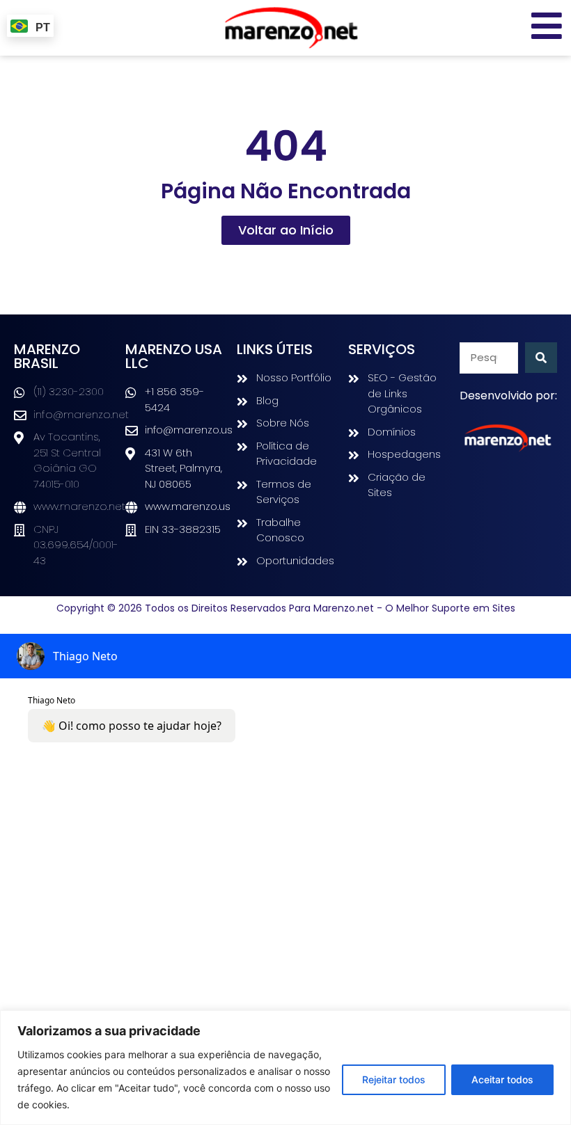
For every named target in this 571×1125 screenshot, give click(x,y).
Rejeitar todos (393, 1079)
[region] (285, 1067)
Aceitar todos (502, 1079)
